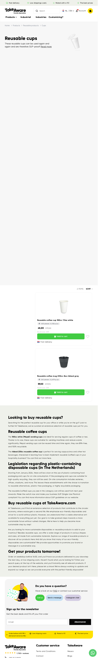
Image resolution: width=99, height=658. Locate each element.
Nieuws (70, 651)
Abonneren (80, 622)
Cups (44, 25)
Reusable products (31, 25)
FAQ (55, 591)
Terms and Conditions (45, 651)
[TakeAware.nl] (15, 11)
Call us (40, 598)
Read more (46, 46)
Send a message (54, 598)
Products (16, 25)
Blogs (69, 656)
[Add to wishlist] (87, 336)
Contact (39, 656)
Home (7, 25)
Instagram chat (72, 598)
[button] (89, 289)
